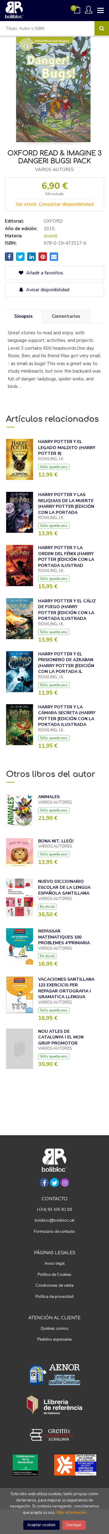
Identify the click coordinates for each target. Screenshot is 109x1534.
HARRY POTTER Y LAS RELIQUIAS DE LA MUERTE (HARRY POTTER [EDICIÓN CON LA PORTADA (66, 503)
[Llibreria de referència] (54, 1404)
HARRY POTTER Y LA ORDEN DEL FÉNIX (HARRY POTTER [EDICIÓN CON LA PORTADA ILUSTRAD (66, 556)
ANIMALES (49, 797)
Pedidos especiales (54, 1339)
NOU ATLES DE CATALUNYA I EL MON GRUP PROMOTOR (61, 1037)
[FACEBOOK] (44, 1182)
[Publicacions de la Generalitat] (25, 1465)
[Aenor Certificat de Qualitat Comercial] (54, 1374)
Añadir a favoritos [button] (44, 273)
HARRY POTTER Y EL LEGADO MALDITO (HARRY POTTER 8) (66, 447)
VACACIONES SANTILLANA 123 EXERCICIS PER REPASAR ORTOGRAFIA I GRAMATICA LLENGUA (66, 988)
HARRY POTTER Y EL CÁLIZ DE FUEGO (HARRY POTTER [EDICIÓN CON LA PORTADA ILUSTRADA (67, 610)
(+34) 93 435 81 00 (54, 1209)
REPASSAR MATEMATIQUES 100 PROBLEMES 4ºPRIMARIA (64, 937)
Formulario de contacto (54, 1231)
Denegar (74, 1525)
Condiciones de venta (54, 1285)
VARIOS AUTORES (54, 170)
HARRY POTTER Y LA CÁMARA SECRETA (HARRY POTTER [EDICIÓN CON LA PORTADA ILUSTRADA (66, 716)
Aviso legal (55, 1263)
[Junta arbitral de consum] (75, 1465)
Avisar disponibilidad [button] (47, 289)
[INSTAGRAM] (64, 1182)
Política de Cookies (54, 1274)
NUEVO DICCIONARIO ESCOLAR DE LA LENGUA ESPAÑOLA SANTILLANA (64, 887)
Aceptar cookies (41, 1525)
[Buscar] (101, 28)
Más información (71, 1512)
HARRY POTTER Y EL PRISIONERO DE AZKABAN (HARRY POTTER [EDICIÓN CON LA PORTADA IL (66, 663)
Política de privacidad (54, 1296)
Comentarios (66, 316)
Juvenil (50, 236)
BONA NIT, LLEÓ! (56, 841)
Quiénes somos (54, 1328)
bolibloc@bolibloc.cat (54, 1220)
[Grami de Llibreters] (54, 1434)
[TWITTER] (54, 1182)
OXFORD (53, 221)
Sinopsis (23, 316)
